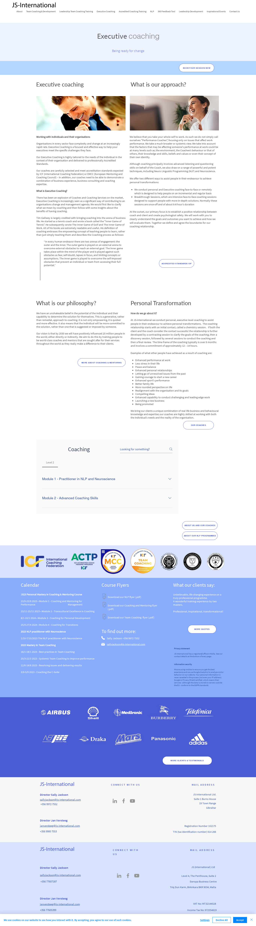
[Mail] (103, 644)
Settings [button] (205, 920)
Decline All (222, 920)
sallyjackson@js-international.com (60, 799)
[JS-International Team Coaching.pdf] (104, 617)
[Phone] (103, 638)
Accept (240, 920)
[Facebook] (124, 801)
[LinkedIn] (115, 801)
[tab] (50, 462)
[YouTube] (132, 801)
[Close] (251, 920)
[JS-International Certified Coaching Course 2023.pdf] (104, 605)
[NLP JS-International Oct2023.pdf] (104, 597)
